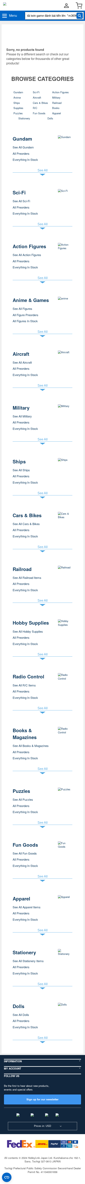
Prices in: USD (42, 1126)
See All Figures (22, 309)
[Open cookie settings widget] (6, 1177)
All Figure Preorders (25, 315)
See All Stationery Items (28, 961)
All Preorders (21, 153)
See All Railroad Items (27, 578)
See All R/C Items (24, 685)
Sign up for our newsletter (42, 1099)
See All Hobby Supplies (28, 631)
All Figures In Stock (25, 321)
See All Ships (21, 470)
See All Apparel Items (27, 907)
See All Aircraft (22, 362)
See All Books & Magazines (31, 746)
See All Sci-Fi (21, 201)
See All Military (22, 416)
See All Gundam (23, 147)
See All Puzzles (23, 799)
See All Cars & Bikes (26, 524)
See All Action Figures (27, 255)
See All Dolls (21, 1015)
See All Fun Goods (25, 853)
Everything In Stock (25, 159)
